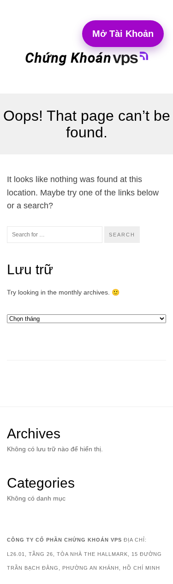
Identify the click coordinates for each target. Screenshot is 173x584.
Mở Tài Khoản (123, 34)
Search (122, 234)
